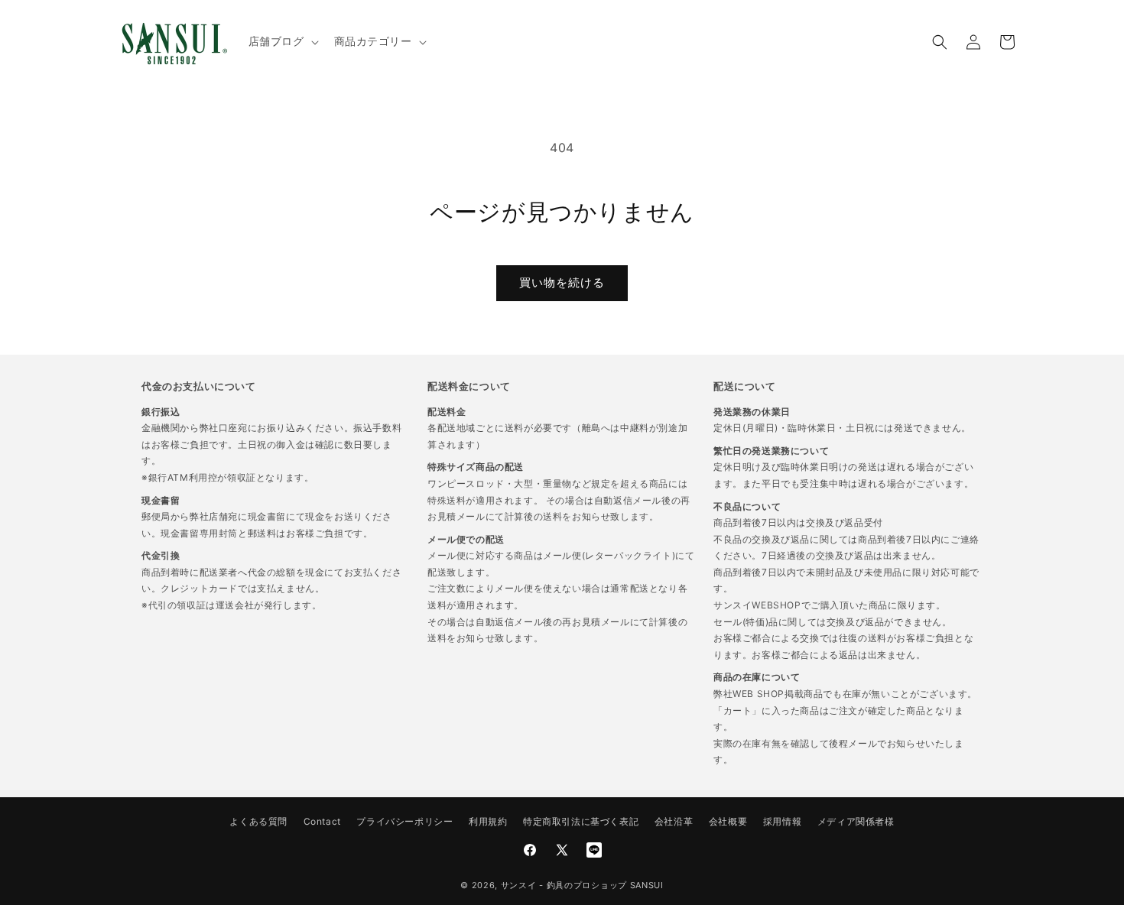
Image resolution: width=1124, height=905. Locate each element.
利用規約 (488, 821)
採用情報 (782, 821)
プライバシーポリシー (404, 821)
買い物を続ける (562, 282)
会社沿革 (674, 821)
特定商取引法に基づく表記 (580, 821)
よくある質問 (258, 821)
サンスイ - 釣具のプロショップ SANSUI (582, 885)
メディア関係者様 (856, 821)
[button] (282, 41)
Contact (322, 821)
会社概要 (728, 821)
